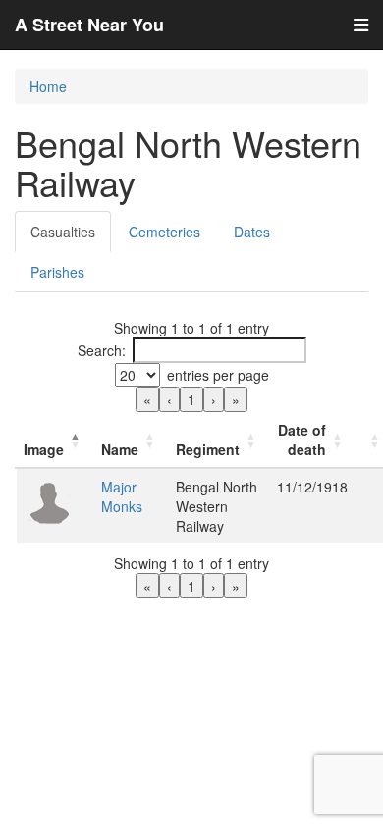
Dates (252, 231)
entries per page (218, 375)
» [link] (236, 399)
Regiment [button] (208, 449)
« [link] (147, 399)
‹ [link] (169, 399)
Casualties (62, 231)
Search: (102, 350)
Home (48, 86)
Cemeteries (164, 231)
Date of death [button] (302, 439)
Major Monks (121, 496)
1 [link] (191, 399)
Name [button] (119, 449)
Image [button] (44, 449)
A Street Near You (89, 24)
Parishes (57, 272)
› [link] (213, 399)
